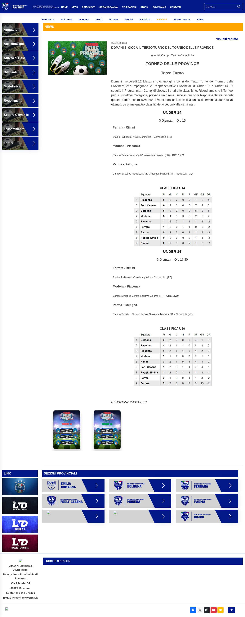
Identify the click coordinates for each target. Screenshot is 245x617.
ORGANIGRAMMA (108, 7)
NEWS (75, 7)
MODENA (113, 19)
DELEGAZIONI (129, 7)
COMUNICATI (88, 7)
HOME (64, 7)
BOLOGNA (66, 19)
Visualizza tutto (227, 39)
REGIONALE (48, 19)
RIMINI (200, 19)
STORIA (144, 7)
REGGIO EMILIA (182, 19)
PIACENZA (145, 19)
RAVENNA (162, 19)
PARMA (129, 19)
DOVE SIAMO (159, 7)
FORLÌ (99, 19)
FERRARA (84, 19)
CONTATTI (175, 7)
